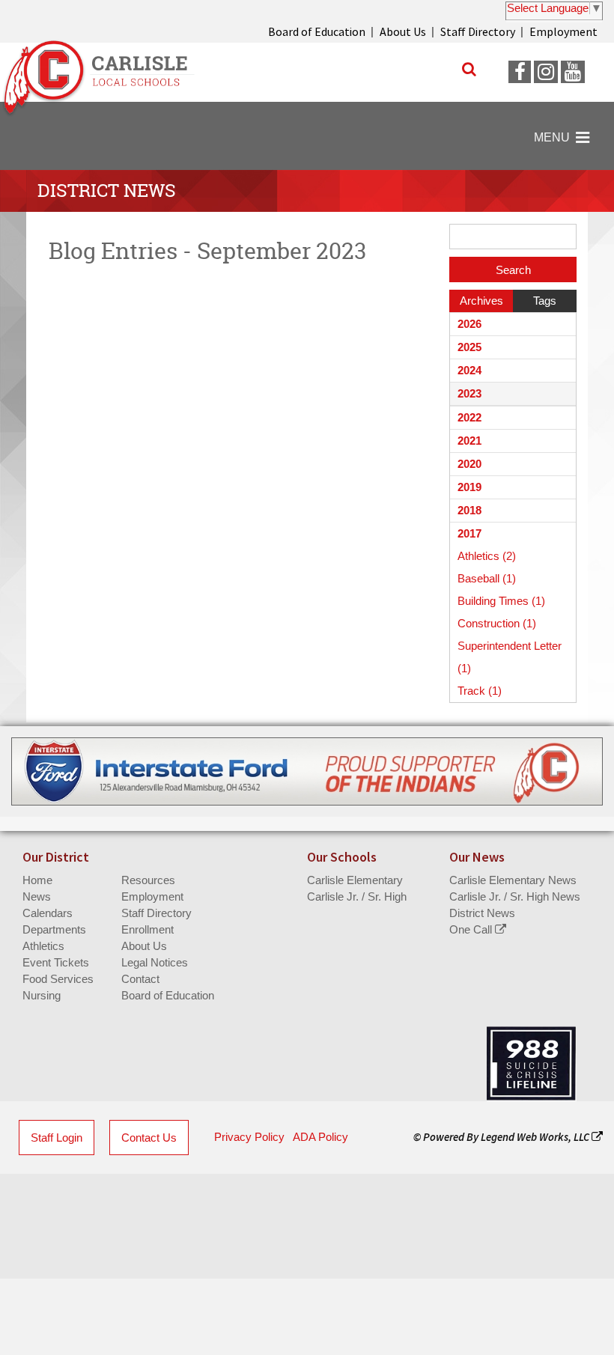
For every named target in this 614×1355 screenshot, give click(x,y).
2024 (469, 370)
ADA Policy (320, 1136)
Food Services (58, 978)
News (36, 896)
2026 (469, 323)
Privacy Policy (249, 1136)
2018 (469, 510)
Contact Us (149, 1137)
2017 (469, 533)
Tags (544, 300)
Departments (54, 929)
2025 (469, 347)
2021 (469, 440)
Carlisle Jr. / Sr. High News (514, 896)
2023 (469, 393)
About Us (403, 31)
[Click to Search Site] (469, 69)
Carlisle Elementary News (513, 880)
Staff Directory (477, 31)
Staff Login (56, 1137)
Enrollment (147, 929)
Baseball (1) (487, 578)
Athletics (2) (487, 555)
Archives (481, 300)
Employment (563, 31)
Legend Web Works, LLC (536, 1137)
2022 (469, 417)
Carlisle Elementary (355, 880)
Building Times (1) (501, 600)
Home (37, 880)
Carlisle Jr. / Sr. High (357, 896)
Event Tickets (55, 962)
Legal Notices (154, 962)
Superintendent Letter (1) (510, 657)
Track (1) (480, 690)
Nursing (41, 995)
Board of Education (316, 31)
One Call (472, 929)
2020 (469, 463)
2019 (469, 487)
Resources (148, 880)
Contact (140, 978)
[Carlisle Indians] (105, 72)
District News (482, 913)
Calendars (47, 913)
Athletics (43, 946)
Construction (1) (497, 623)
